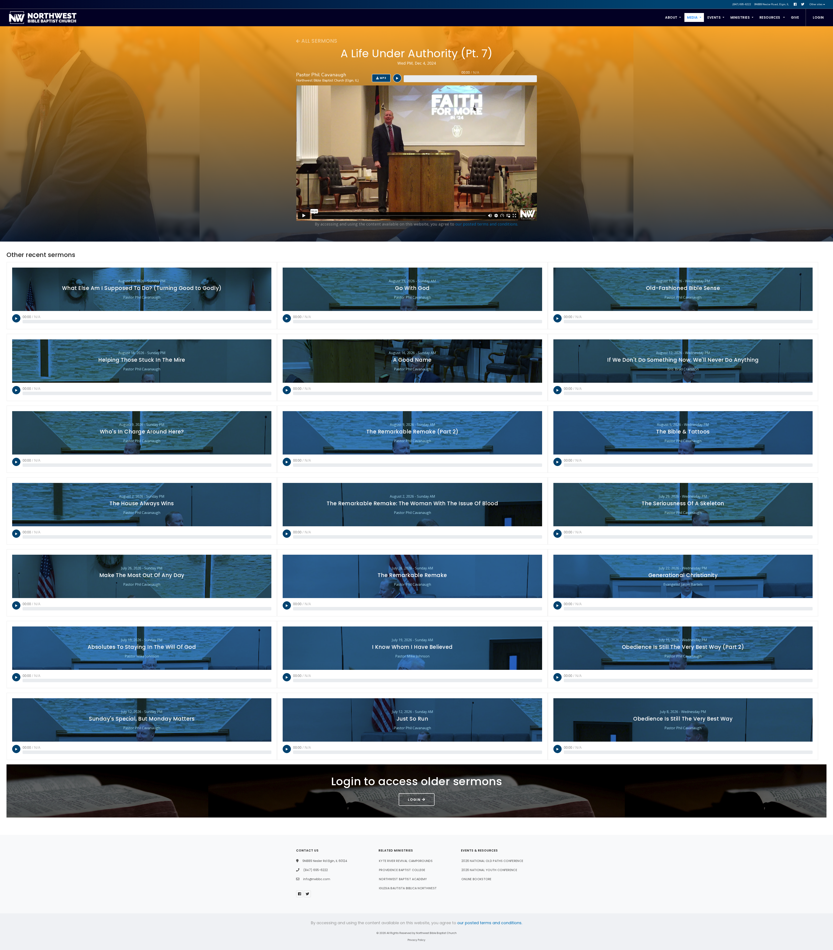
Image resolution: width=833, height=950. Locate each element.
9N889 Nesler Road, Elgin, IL (771, 4)
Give (795, 17)
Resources (770, 17)
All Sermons (318, 40)
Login (818, 17)
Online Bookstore (476, 879)
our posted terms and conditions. (486, 224)
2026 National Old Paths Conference (492, 861)
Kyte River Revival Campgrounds (406, 861)
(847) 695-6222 (741, 4)
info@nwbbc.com (316, 879)
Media (692, 17)
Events (714, 17)
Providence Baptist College (402, 870)
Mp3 (382, 78)
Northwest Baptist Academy (403, 879)
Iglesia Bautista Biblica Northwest (408, 888)
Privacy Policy (416, 940)
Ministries (740, 17)
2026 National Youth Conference (489, 870)
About (671, 17)
